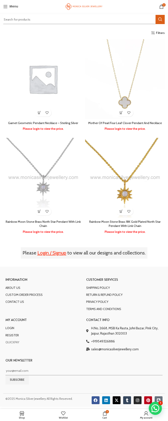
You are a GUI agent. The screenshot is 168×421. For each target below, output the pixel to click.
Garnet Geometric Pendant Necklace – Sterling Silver (43, 123)
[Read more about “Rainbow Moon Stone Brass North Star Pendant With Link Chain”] (39, 211)
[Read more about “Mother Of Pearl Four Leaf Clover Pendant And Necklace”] (121, 113)
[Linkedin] (106, 400)
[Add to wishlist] (47, 113)
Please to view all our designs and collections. (84, 253)
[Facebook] (96, 400)
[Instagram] (138, 400)
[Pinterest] (148, 400)
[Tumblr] (127, 400)
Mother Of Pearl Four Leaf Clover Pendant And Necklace (125, 123)
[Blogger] (159, 400)
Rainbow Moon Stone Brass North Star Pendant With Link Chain (43, 224)
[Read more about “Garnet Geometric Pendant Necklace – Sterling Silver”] (39, 113)
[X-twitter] (117, 400)
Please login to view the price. (43, 129)
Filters (160, 33)
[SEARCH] (160, 19)
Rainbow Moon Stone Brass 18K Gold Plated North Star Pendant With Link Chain (125, 224)
